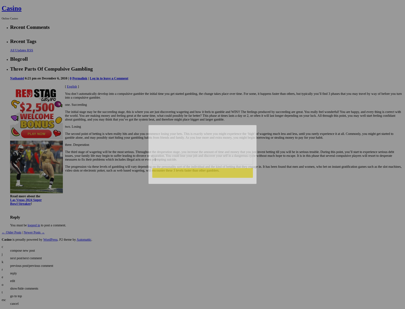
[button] (202, 138)
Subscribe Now (202, 173)
